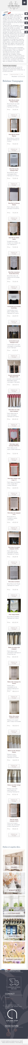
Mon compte (27, 19)
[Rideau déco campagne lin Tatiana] (14, 679)
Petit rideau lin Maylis (14, 581)
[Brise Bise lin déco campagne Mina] (14, 166)
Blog (26, 13)
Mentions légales (10, 976)
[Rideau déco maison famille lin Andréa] (14, 713)
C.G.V (6, 974)
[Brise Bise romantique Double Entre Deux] (14, 269)
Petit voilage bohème (14, 614)
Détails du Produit (14, 115)
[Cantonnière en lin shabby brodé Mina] (14, 303)
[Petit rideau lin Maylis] (14, 579)
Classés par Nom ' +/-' (15, 74)
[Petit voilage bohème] (14, 611)
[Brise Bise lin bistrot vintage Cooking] (14, 97)
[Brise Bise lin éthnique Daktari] (14, 200)
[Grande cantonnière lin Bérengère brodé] (14, 372)
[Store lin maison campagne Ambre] (14, 816)
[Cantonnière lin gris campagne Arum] (14, 338)
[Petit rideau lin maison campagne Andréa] (14, 544)
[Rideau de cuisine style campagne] (14, 644)
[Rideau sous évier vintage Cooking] (14, 782)
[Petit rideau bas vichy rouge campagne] (14, 407)
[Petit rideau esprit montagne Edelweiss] (14, 441)
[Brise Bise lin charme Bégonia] (14, 131)
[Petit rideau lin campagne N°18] (14, 510)
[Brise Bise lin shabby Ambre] (14, 235)
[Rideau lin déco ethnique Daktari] (14, 748)
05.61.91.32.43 (26, 27)
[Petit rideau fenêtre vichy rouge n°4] (14, 475)
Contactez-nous (27, 32)
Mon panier (27, 23)
